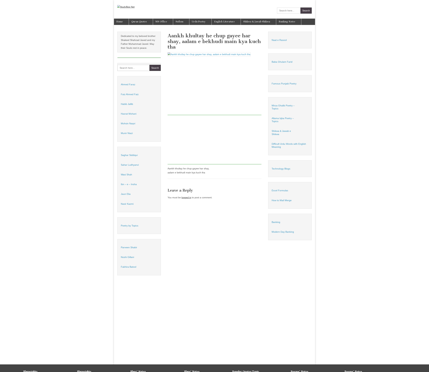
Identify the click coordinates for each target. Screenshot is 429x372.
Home (119, 21)
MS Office (161, 21)
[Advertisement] (214, 87)
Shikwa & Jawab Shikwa (256, 21)
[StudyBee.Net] (126, 4)
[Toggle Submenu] (155, 84)
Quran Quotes (139, 21)
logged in (186, 197)
